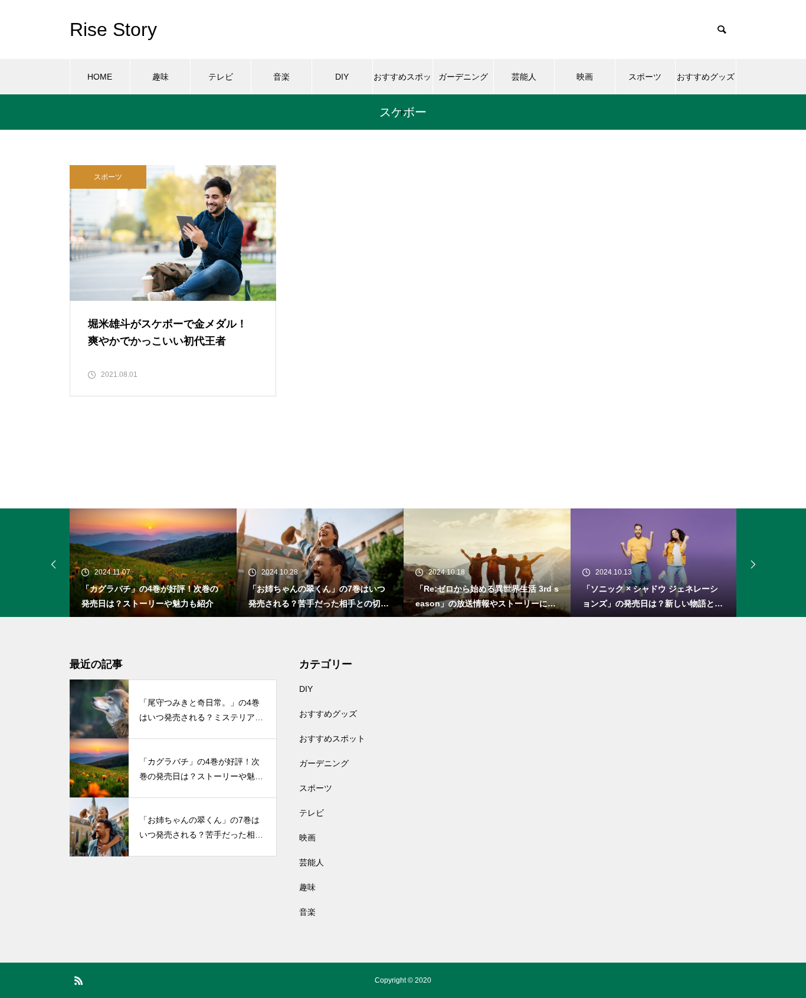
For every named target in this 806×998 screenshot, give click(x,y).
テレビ (220, 76)
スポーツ (644, 76)
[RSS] (78, 980)
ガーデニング (463, 76)
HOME (99, 76)
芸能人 (524, 76)
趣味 (160, 76)
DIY (342, 76)
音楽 (281, 76)
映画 (584, 76)
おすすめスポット (402, 83)
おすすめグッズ (706, 76)
